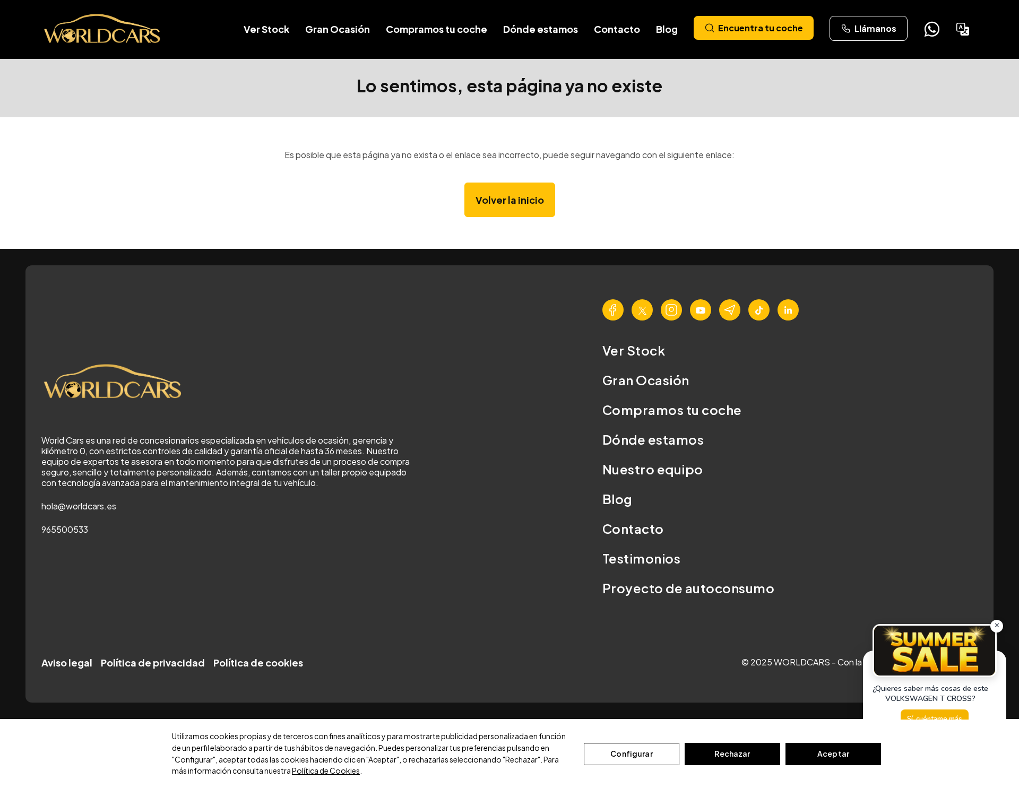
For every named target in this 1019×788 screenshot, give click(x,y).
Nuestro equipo (652, 469)
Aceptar (833, 753)
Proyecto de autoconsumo (688, 588)
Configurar (631, 753)
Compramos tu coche (436, 29)
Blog (667, 29)
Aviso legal (66, 662)
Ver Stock (266, 29)
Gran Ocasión (337, 29)
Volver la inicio (510, 200)
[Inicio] (103, 29)
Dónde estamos (540, 29)
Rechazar (732, 753)
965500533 (64, 529)
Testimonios (641, 558)
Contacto (617, 29)
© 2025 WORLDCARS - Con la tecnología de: (831, 662)
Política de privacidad (153, 662)
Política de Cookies (326, 770)
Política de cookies (258, 662)
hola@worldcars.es (78, 506)
